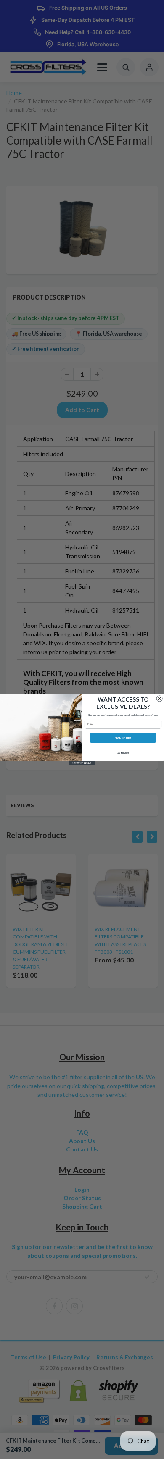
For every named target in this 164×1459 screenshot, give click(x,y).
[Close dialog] (159, 699)
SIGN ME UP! (123, 737)
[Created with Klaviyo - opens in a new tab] (82, 763)
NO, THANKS (123, 753)
